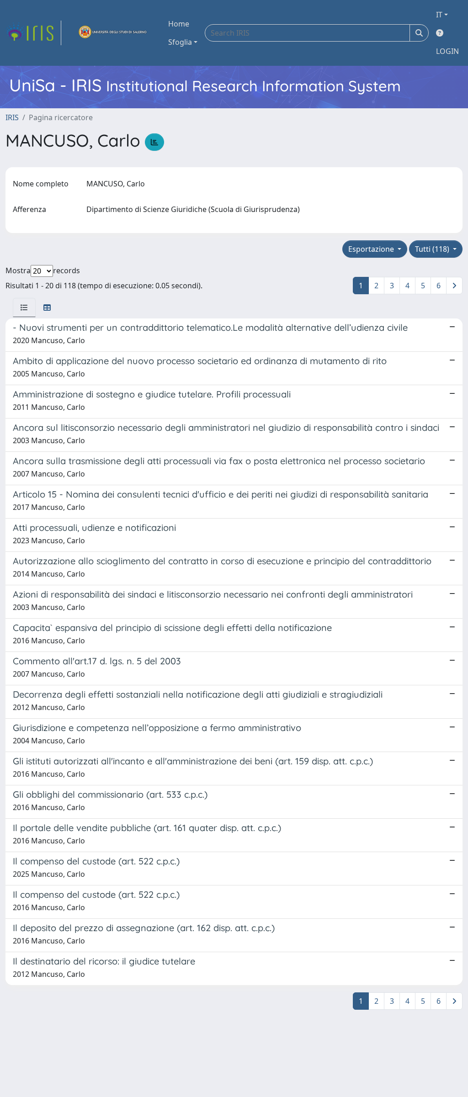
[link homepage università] (113, 33)
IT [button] (439, 15)
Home (178, 24)
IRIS (12, 117)
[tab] (24, 307)
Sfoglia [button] (180, 42)
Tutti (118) (433, 249)
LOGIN (447, 51)
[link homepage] (33, 33)
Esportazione (372, 249)
